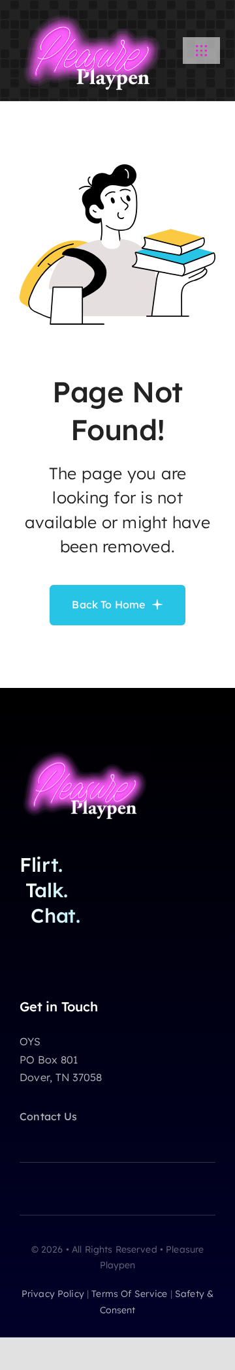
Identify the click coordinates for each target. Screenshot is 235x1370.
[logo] (92, 15)
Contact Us (48, 1116)
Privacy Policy (53, 1294)
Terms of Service (129, 1294)
